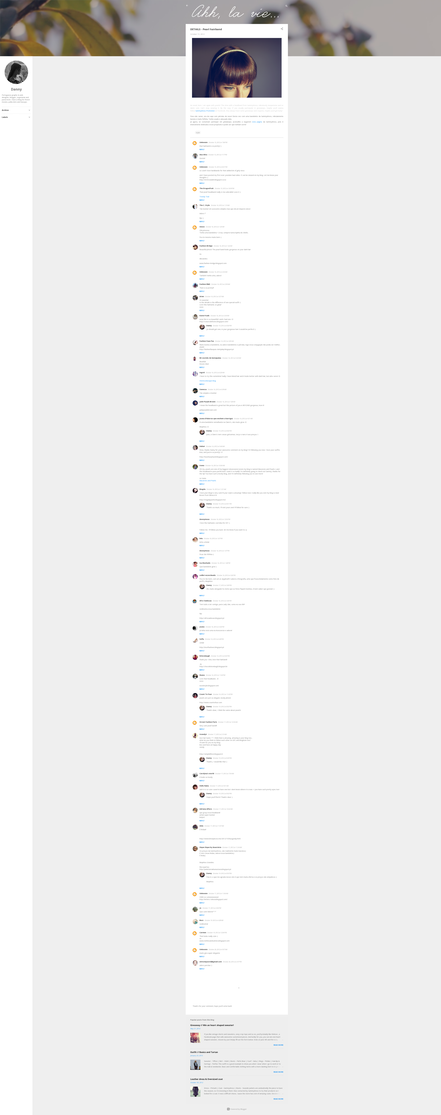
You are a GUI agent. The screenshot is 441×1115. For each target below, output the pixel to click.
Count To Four (205, 694)
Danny (209, 325)
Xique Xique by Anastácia (210, 847)
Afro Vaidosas (205, 600)
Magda (202, 489)
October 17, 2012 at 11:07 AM (214, 826)
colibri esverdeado (207, 575)
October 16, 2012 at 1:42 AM (222, 246)
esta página (257, 122)
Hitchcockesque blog (207, 381)
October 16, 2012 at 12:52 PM (220, 519)
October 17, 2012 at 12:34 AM (227, 722)
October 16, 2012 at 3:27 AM (214, 296)
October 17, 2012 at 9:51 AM (219, 786)
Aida (201, 826)
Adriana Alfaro (205, 809)
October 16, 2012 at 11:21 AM (216, 489)
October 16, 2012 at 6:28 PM (214, 639)
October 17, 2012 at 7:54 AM (224, 774)
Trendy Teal (204, 196)
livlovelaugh (204, 656)
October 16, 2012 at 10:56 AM (215, 465)
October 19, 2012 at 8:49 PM (222, 758)
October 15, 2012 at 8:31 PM (217, 167)
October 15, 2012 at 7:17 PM (217, 155)
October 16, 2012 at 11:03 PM (215, 675)
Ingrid (202, 372)
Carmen (202, 932)
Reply (201, 149)
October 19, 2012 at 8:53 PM (222, 873)
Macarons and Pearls (207, 480)
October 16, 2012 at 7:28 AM (225, 402)
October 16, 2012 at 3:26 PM (226, 575)
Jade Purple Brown (207, 401)
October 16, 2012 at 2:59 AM (220, 284)
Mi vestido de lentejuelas (210, 358)
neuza (202, 226)
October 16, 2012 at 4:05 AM (224, 341)
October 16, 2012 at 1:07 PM (213, 538)
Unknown (203, 142)
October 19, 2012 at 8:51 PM (222, 504)
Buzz (201, 920)
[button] (282, 29)
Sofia (201, 639)
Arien (201, 296)
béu (201, 538)
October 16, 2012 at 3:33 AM (219, 316)
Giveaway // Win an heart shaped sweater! (212, 1025)
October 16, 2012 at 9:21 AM (243, 419)
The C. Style (204, 205)
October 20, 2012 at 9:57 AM (217, 949)
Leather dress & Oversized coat (206, 1079)
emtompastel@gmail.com (210, 961)
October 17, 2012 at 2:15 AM (217, 734)
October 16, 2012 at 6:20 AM (215, 373)
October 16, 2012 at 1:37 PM (220, 551)
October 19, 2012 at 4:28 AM (213, 920)
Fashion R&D (204, 284)
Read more (278, 1045)
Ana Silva (203, 154)
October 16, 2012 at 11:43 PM (222, 694)
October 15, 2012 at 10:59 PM (224, 188)
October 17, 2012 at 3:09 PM (222, 585)
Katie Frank (204, 315)
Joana (201, 627)
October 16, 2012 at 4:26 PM (214, 627)
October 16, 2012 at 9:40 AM (215, 446)
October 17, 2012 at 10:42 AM (223, 809)
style (198, 132)
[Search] (286, 6)
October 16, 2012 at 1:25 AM (214, 227)
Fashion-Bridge (205, 246)
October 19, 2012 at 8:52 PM (222, 707)
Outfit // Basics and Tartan (204, 1052)
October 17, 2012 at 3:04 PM (211, 908)
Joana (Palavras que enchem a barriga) (216, 418)
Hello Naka (204, 786)
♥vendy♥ (203, 734)
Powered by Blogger (238, 1109)
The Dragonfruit (206, 188)
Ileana (202, 675)
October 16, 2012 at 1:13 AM (220, 205)
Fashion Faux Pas (206, 341)
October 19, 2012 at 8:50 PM (222, 326)
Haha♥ (202, 446)
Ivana (201, 465)
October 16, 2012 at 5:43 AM (231, 358)
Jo (200, 908)
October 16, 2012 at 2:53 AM (217, 272)
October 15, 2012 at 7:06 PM (217, 142)
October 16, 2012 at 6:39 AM (217, 389)
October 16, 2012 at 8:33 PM (220, 656)
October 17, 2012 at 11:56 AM (218, 893)
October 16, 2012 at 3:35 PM (222, 601)
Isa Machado (204, 563)
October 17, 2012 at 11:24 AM (232, 847)
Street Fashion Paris (208, 722)
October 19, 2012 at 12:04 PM (217, 933)
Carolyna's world (206, 773)
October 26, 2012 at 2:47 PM (232, 962)
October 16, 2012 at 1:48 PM (220, 563)
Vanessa (203, 389)
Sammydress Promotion (205, 111)
